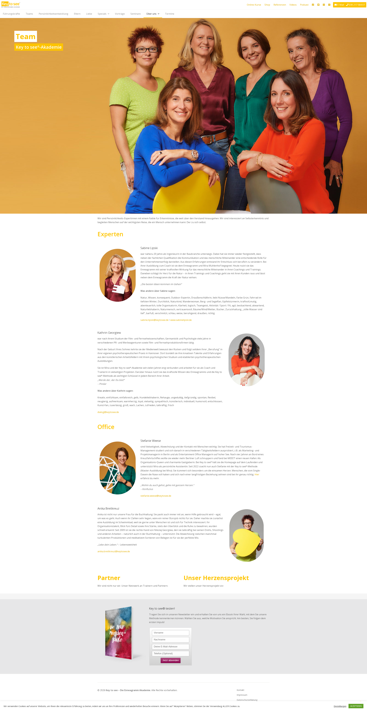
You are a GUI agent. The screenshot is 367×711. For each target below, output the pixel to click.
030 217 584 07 (357, 4)
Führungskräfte (11, 13)
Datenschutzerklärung (247, 700)
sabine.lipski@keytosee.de (154, 320)
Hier (257, 474)
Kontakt (240, 690)
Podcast (304, 4)
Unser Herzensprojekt (216, 578)
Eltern (77, 13)
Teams (29, 13)
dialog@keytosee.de (108, 412)
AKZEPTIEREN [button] (356, 706)
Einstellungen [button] (340, 706)
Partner (108, 578)
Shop (267, 4)
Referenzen (280, 4)
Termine (169, 13)
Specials (102, 13)
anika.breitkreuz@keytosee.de (113, 551)
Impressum (242, 695)
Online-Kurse (254, 4)
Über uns (151, 13)
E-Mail (340, 4)
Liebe (89, 13)
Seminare (135, 13)
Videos (293, 4)
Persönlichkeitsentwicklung (53, 13)
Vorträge (120, 13)
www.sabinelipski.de (181, 320)
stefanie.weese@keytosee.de (155, 495)
